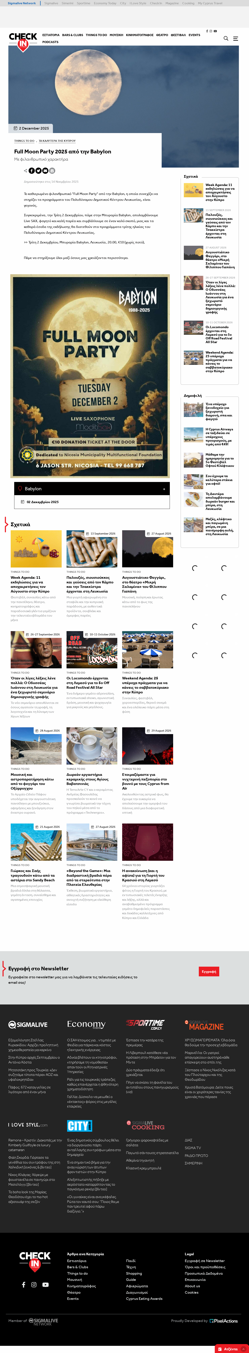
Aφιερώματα (137, 1286)
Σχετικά (20, 524)
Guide (131, 1279)
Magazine (172, 3)
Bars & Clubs (77, 1267)
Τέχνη (131, 1267)
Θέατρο (74, 1292)
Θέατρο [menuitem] (162, 35)
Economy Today (105, 3)
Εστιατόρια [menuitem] (51, 35)
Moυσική (74, 1279)
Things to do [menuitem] (96, 35)
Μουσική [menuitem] (116, 35)
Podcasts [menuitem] (50, 42)
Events (73, 1298)
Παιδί (131, 1260)
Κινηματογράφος (81, 1286)
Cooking (188, 3)
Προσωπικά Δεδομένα (204, 1273)
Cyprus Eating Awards (144, 1298)
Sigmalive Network (22, 3)
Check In (156, 3)
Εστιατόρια (76, 1260)
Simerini (67, 3)
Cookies (191, 1292)
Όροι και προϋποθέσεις (205, 1267)
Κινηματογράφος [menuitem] (139, 35)
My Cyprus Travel (210, 3)
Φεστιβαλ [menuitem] (178, 35)
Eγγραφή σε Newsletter (205, 1260)
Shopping (134, 1273)
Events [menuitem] (194, 35)
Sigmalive (51, 3)
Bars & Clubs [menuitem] (72, 35)
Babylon (33, 489)
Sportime (83, 3)
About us (192, 1286)
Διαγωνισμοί (137, 1292)
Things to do (20, 572)
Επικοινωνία (195, 1279)
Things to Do (24, 141)
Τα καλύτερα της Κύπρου (57, 141)
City (123, 3)
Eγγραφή (209, 971)
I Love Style (138, 3)
